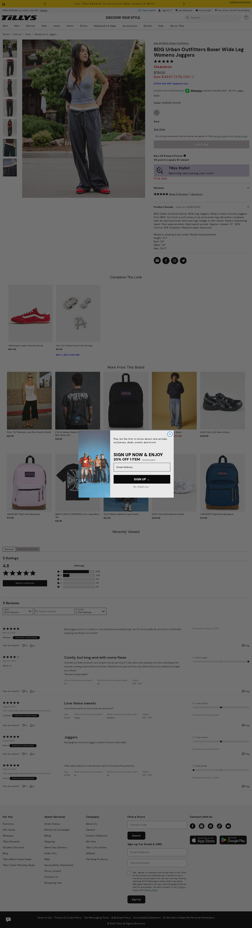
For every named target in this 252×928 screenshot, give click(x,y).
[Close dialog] (169, 434)
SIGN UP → (142, 479)
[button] (247, 398)
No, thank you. (141, 486)
